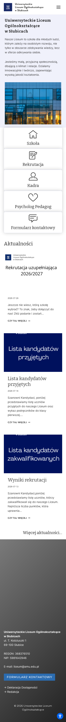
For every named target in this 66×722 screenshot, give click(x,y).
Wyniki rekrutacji (27, 480)
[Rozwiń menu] (58, 7)
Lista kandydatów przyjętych (27, 381)
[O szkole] (33, 138)
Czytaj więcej (17, 320)
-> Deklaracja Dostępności (20, 687)
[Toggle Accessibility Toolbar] (60, 716)
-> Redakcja (11, 691)
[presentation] (33, 271)
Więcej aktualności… (42, 532)
